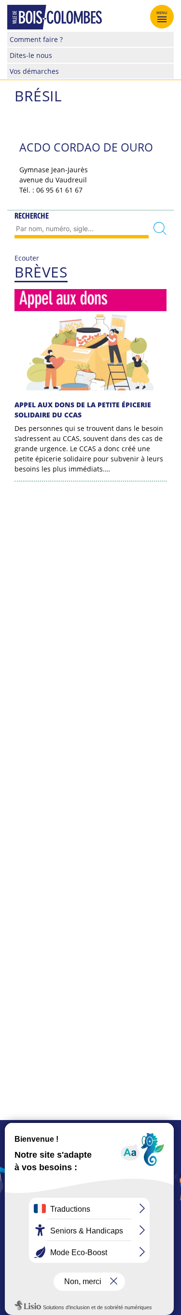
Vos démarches (34, 71)
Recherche (31, 215)
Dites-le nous (31, 55)
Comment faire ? (36, 39)
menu (162, 12)
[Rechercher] (160, 229)
